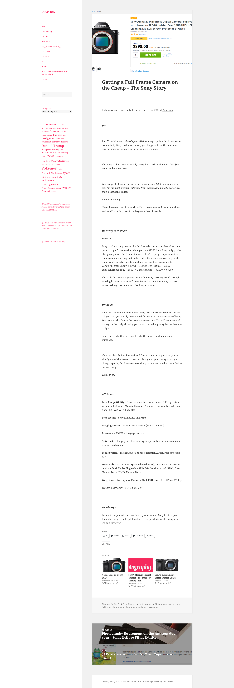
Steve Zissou (128, 604)
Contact (45, 79)
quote (66, 173)
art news (65, 128)
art (43, 127)
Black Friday (45, 132)
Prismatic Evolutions (52, 173)
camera (171, 604)
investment (47, 152)
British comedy (47, 135)
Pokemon (46, 41)
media (55, 153)
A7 (156, 604)
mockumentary (63, 153)
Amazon (52, 124)
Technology (47, 31)
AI (47, 124)
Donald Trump (53, 145)
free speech (46, 149)
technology (48, 180)
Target (54, 177)
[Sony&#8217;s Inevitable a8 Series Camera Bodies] (167, 565)
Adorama (167, 110)
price (60, 169)
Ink (43, 61)
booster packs (58, 131)
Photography (144, 604)
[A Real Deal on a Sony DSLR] (114, 565)
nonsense (59, 156)
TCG (59, 176)
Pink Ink (48, 12)
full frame (106, 607)
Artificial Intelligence (53, 128)
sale (44, 176)
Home (44, 26)
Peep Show (46, 161)
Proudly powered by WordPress (158, 681)
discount (64, 142)
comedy (56, 141)
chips (62, 139)
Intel (62, 150)
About (44, 66)
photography (60, 160)
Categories (46, 108)
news (50, 156)
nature (44, 156)
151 (43, 125)
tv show (67, 187)
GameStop (55, 150)
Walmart (46, 191)
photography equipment (51, 164)
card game (48, 138)
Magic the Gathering (51, 46)
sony (49, 177)
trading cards (50, 184)
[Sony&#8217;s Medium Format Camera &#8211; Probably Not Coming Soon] (140, 565)
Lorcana (45, 56)
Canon (65, 135)
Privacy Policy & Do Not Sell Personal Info (54, 73)
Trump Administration (51, 188)
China (57, 138)
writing (53, 191)
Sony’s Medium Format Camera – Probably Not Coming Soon (139, 578)
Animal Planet (62, 125)
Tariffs (45, 36)
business (57, 134)
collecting (46, 141)
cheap (178, 604)
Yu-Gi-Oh (46, 51)
